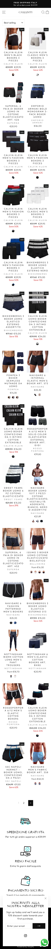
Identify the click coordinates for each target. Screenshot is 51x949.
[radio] (13, 74)
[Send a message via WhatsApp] (44, 942)
